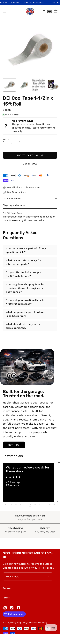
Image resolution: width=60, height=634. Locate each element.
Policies (6, 598)
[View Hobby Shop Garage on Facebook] (18, 608)
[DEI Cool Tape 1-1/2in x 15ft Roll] (9, 84)
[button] (49, 10)
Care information (12, 198)
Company (7, 588)
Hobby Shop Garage (19, 622)
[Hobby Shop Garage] (30, 11)
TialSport (18, 2)
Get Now (14, 445)
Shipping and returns (14, 205)
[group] (30, 482)
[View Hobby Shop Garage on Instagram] (5, 608)
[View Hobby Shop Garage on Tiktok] (12, 608)
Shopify (43, 622)
